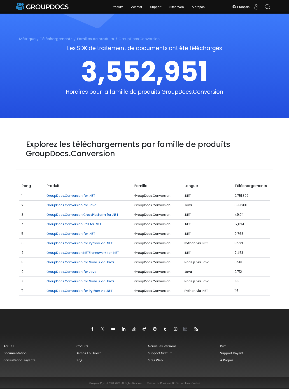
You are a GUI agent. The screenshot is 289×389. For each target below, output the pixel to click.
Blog (79, 360)
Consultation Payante (19, 360)
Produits (117, 7)
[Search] (267, 7)
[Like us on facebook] (93, 329)
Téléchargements (56, 38)
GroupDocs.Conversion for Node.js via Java (80, 262)
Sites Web (176, 7)
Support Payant (231, 353)
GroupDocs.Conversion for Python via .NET (80, 243)
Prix (223, 346)
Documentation (15, 353)
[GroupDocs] (43, 6)
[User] (256, 7)
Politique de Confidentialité (161, 383)
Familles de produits (95, 38)
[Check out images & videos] (176, 329)
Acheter (136, 7)
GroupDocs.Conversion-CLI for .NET (74, 224)
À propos (198, 7)
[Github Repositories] (144, 329)
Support (155, 7)
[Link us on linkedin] (124, 329)
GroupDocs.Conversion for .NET (71, 195)
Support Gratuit (160, 353)
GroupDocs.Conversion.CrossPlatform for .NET (83, 214)
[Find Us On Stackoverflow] (134, 329)
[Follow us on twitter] (103, 329)
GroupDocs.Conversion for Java (71, 205)
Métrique (27, 38)
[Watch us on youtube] (113, 329)
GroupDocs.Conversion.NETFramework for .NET (83, 252)
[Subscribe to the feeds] (196, 329)
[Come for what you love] (165, 329)
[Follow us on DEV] (186, 329)
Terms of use (183, 383)
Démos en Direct (88, 353)
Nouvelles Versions (162, 346)
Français (242, 7)
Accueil (8, 346)
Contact (195, 383)
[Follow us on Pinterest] (155, 329)
